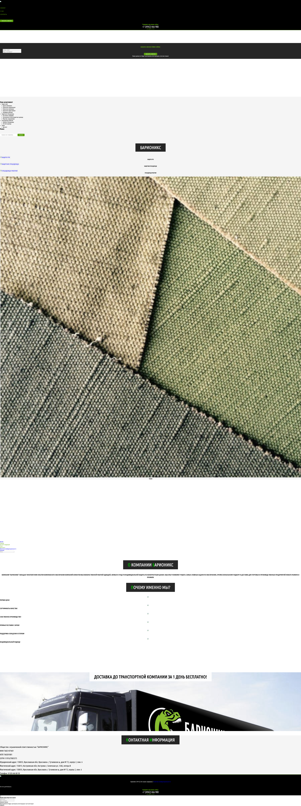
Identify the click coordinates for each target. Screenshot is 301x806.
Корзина (2, 550)
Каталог (2, 8)
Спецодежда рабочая (7, 120)
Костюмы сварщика (8, 115)
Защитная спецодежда (8, 114)
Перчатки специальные (9, 107)
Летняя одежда (7, 124)
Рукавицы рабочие (8, 112)
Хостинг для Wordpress (5, 786)
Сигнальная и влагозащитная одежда (13, 117)
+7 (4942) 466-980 (150, 26)
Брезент (5, 127)
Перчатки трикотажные (9, 110)
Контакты (3, 14)
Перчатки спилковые (8, 109)
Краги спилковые (7, 105)
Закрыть (2, 805)
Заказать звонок (7, 20)
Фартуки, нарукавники (9, 119)
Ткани (3, 125)
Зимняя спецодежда (8, 122)
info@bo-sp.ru (150, 28)
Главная (2, 543)
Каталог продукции (5, 544)
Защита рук (5, 104)
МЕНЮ (1, 542)
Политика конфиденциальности (8, 549)
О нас (2, 11)
